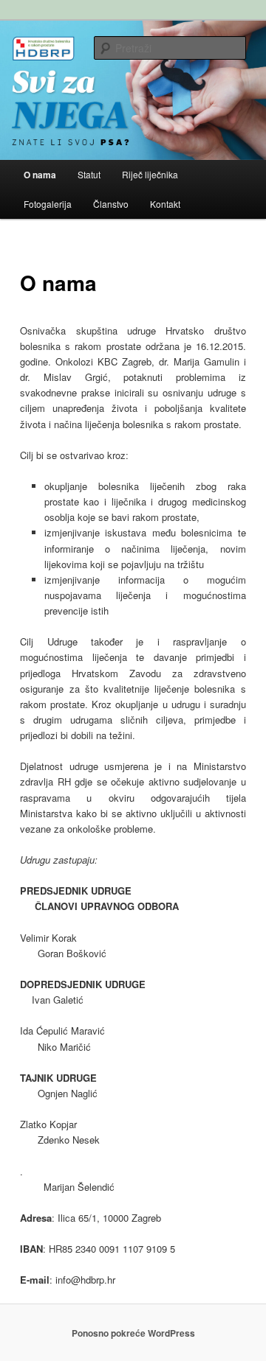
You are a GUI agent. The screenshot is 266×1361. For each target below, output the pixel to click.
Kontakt (165, 203)
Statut (89, 174)
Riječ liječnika (150, 174)
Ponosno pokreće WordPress (133, 1333)
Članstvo (111, 203)
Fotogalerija (48, 203)
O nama (40, 174)
